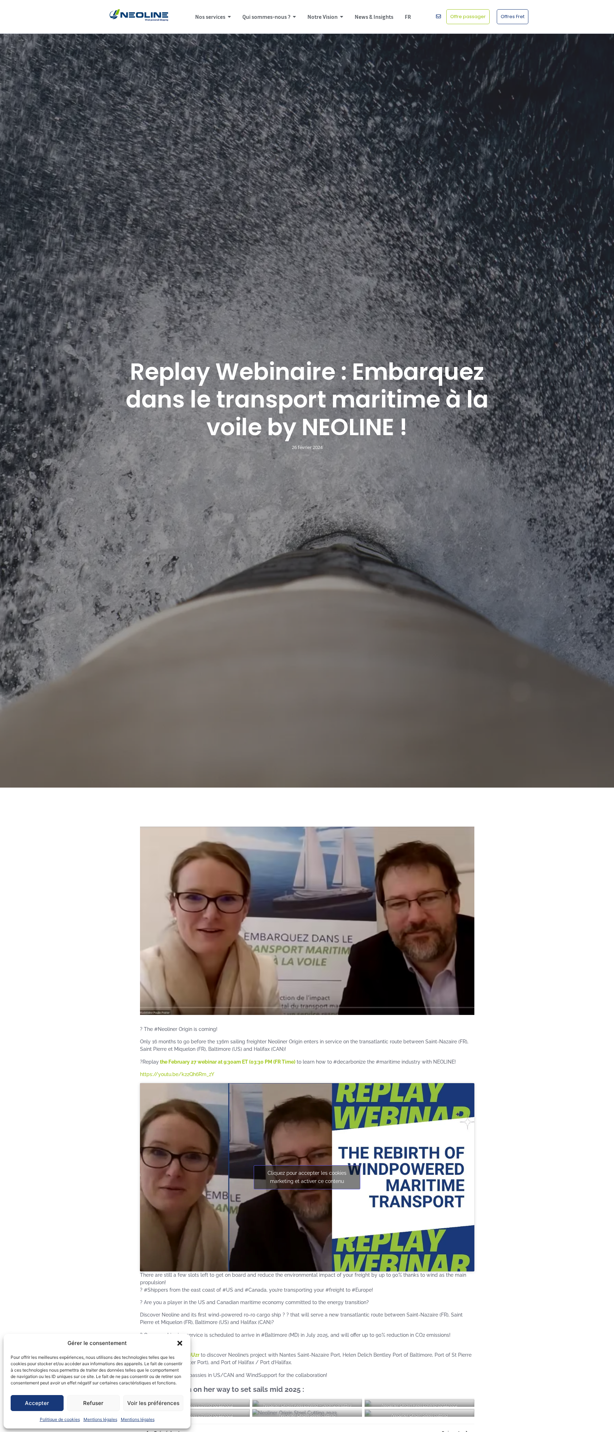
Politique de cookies (60, 1419)
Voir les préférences (153, 1403)
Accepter (37, 1403)
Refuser (93, 1403)
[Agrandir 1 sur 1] (352, 1418)
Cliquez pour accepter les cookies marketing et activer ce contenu (307, 1177)
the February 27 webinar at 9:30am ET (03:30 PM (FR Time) (227, 1062)
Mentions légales (100, 1419)
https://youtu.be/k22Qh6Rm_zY (177, 1074)
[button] (179, 1343)
